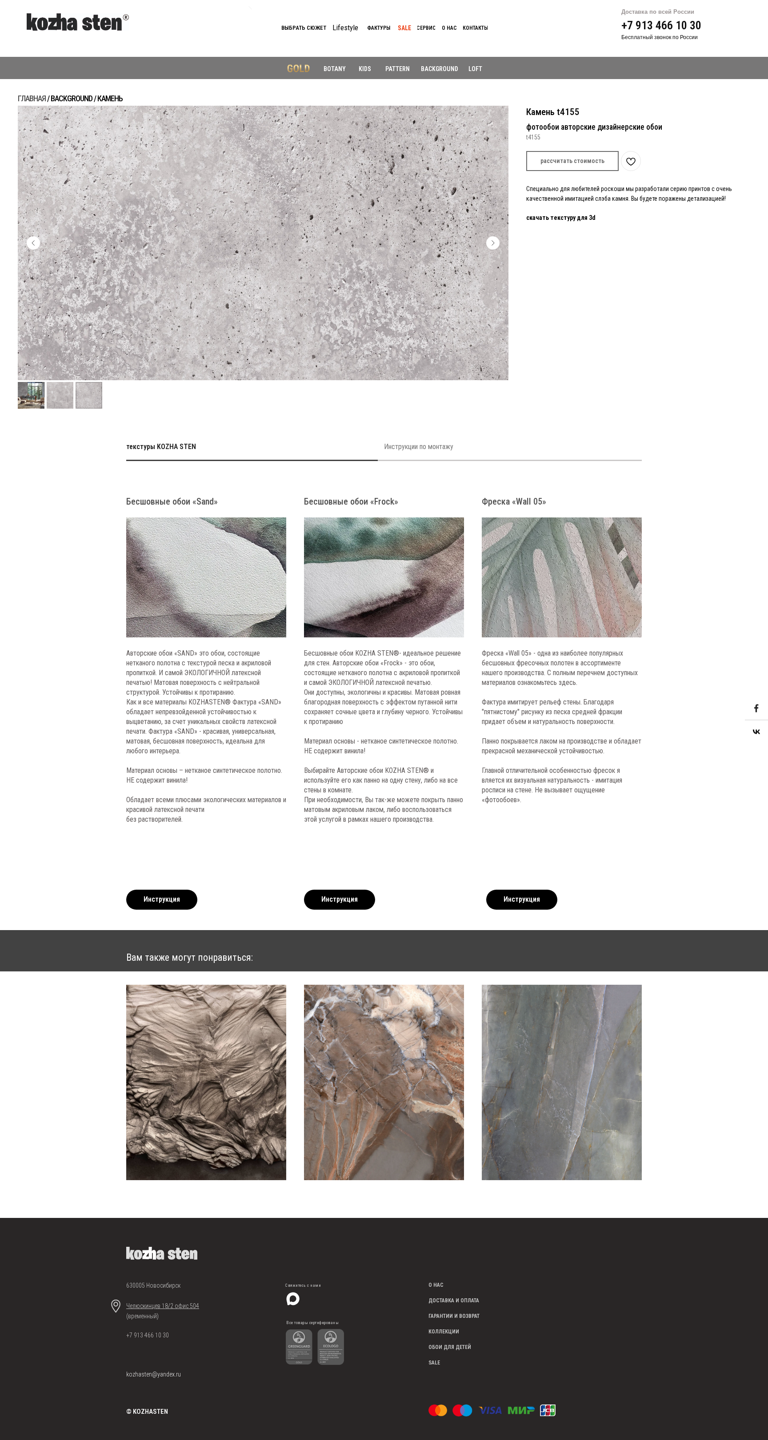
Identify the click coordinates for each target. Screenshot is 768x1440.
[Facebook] (756, 708)
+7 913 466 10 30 (661, 25)
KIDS (365, 68)
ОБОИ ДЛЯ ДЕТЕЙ (449, 1347)
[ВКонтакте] (756, 732)
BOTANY (335, 68)
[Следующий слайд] (493, 243)
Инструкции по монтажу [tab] (418, 446)
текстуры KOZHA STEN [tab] (161, 446)
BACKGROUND (439, 68)
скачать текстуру (551, 217)
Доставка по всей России (657, 11)
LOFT (475, 68)
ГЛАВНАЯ (32, 98)
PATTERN (397, 68)
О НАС (436, 1285)
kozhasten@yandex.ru (153, 1374)
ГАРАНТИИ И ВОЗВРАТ (454, 1316)
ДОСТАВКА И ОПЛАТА (453, 1300)
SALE (434, 1363)
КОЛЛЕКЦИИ (443, 1332)
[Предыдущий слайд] (33, 243)
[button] (572, 161)
